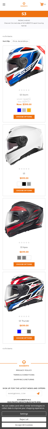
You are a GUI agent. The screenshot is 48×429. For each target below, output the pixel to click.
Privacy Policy (24, 370)
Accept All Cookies (24, 425)
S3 (24, 173)
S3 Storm (24, 95)
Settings (24, 413)
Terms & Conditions (23, 375)
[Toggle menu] (7, 4)
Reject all (24, 419)
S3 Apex (24, 247)
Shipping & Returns (24, 380)
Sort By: (6, 41)
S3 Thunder (24, 321)
